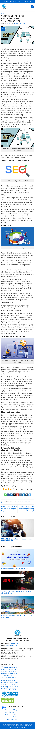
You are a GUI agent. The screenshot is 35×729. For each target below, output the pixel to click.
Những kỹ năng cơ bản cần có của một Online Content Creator (16, 540)
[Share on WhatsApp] (5, 494)
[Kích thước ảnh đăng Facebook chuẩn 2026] (17, 558)
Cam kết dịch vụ (10, 712)
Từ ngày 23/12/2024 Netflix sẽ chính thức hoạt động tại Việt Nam (16, 592)
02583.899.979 (13, 643)
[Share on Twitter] (11, 494)
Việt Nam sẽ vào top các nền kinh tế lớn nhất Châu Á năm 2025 (17, 616)
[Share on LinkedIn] (23, 494)
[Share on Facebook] (8, 494)
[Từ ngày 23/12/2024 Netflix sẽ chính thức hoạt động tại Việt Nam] (17, 580)
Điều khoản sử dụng (11, 710)
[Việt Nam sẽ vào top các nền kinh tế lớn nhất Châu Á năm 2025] (17, 605)
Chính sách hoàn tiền (11, 717)
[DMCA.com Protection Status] (7, 700)
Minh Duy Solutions (20, 23)
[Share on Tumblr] (26, 494)
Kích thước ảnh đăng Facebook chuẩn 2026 (15, 569)
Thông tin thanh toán (11, 719)
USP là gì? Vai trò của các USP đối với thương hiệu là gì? (9, 509)
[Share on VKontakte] (20, 494)
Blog (2, 13)
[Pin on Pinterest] (17, 494)
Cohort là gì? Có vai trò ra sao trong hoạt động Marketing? (26, 509)
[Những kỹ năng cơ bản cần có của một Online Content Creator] (17, 528)
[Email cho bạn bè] (14, 494)
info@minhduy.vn (11, 646)
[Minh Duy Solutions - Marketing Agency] (14, 7)
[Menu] (32, 6)
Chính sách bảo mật (11, 714)
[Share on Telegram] (29, 494)
